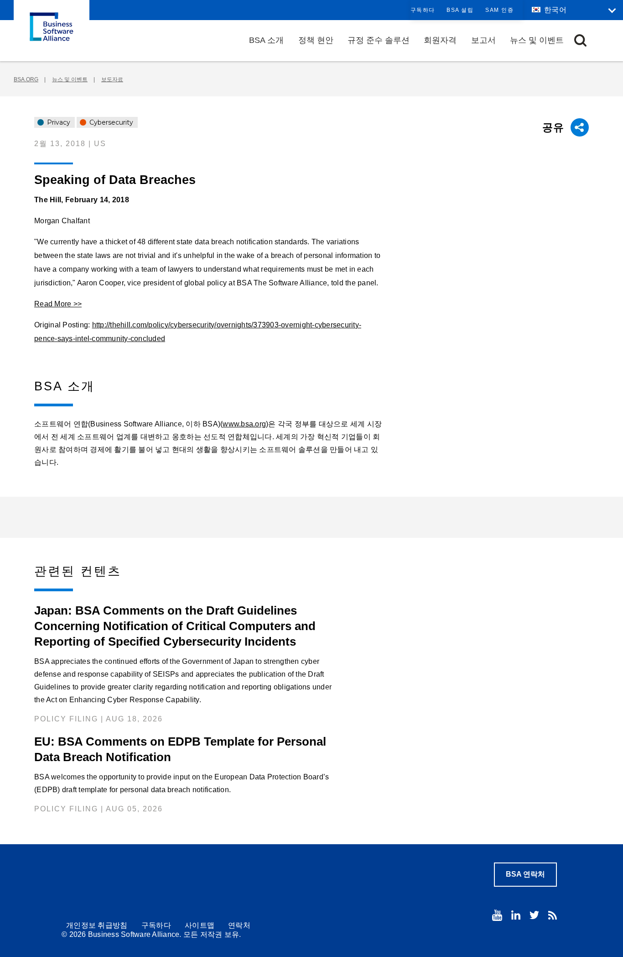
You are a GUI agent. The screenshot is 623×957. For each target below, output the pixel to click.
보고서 (483, 40)
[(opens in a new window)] (497, 915)
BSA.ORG (26, 79)
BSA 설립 (459, 10)
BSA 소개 (266, 40)
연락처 (239, 925)
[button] (580, 40)
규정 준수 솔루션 (379, 40)
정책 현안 (315, 40)
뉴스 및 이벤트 (537, 40)
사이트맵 (199, 925)
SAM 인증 (499, 10)
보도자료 (112, 79)
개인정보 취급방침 (97, 925)
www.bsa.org (244, 424)
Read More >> (58, 304)
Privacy (57, 122)
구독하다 (422, 10)
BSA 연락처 (525, 874)
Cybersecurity (110, 122)
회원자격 (440, 40)
